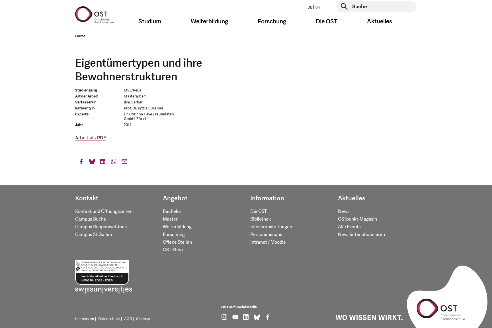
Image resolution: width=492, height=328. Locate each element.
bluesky (92, 163)
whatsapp (113, 163)
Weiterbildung (177, 227)
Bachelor (172, 211)
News (344, 211)
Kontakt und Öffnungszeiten (103, 211)
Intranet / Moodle (268, 242)
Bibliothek (260, 219)
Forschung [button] (272, 21)
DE (310, 7)
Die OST (258, 211)
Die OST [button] (326, 21)
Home (80, 36)
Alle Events (349, 227)
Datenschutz (109, 318)
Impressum (84, 318)
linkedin (103, 163)
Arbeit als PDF (90, 137)
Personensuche (266, 234)
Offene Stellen (177, 242)
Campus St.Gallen (93, 234)
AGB (128, 318)
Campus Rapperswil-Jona (101, 227)
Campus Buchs (90, 219)
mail (124, 163)
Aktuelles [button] (379, 21)
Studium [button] (149, 21)
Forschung (174, 234)
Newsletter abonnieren (361, 234)
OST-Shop (173, 250)
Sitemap (143, 318)
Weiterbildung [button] (209, 21)
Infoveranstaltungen (271, 227)
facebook (81, 163)
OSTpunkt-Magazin (357, 219)
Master (170, 219)
